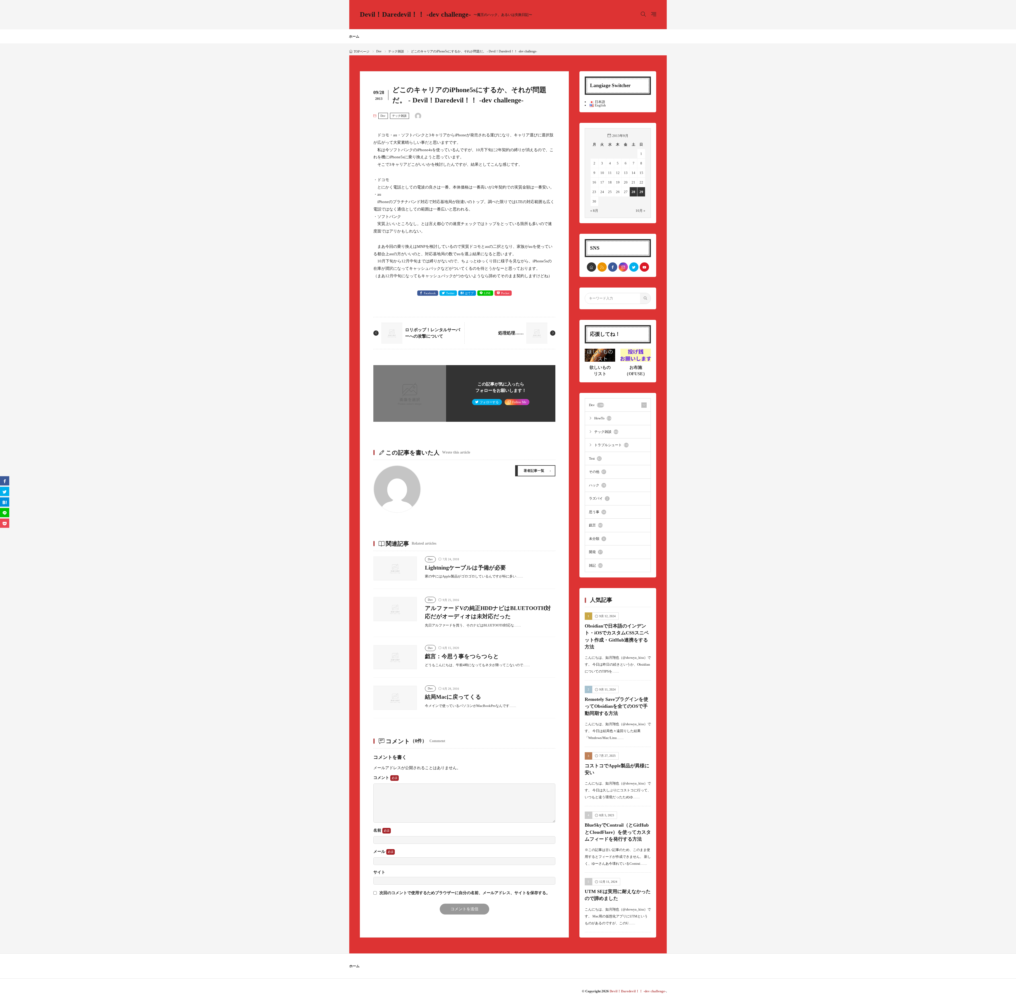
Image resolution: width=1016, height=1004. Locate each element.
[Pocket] (4, 523)
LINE (487, 293)
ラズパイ (598, 498)
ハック (597, 485)
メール (379, 851)
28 (633, 192)
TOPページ (361, 51)
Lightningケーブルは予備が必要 (465, 568)
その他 (597, 472)
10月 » (640, 211)
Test (595, 458)
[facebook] (612, 267)
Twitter (450, 293)
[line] (4, 512)
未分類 (597, 539)
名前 (377, 830)
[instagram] (623, 267)
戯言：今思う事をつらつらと (462, 656)
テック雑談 (396, 51)
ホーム (354, 36)
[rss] (602, 267)
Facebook (430, 293)
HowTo (602, 418)
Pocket (505, 293)
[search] (645, 298)
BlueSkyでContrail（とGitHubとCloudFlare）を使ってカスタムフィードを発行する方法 (618, 832)
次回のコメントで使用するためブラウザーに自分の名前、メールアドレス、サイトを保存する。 (464, 893)
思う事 (597, 512)
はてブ (469, 293)
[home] (591, 267)
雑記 (596, 565)
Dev (379, 51)
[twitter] (633, 267)
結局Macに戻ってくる (453, 697)
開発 (595, 552)
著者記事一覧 (534, 471)
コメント (381, 778)
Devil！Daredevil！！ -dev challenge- (446, 14)
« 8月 (594, 211)
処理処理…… (511, 333)
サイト (379, 872)
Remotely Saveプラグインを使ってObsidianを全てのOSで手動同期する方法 (616, 706)
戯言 (596, 525)
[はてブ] (4, 502)
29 (641, 192)
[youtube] (644, 267)
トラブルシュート (611, 445)
